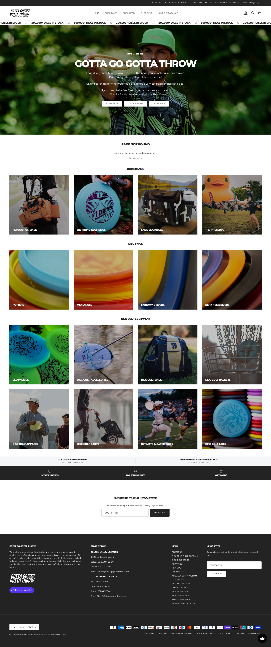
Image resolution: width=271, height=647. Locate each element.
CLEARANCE (159, 103)
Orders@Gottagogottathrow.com (113, 571)
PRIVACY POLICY (180, 587)
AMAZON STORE (255, 633)
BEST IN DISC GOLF (181, 583)
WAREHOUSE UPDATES (183, 603)
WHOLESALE (234, 3)
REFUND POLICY (180, 591)
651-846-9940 (104, 591)
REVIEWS (192, 3)
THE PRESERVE (225, 633)
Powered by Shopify (58, 635)
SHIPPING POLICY (180, 595)
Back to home (135, 158)
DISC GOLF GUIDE (206, 3)
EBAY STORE (240, 633)
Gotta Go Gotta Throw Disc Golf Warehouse (33, 635)
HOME (96, 13)
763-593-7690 (104, 567)
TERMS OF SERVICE (181, 599)
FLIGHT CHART (221, 3)
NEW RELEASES (135, 103)
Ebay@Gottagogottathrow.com (112, 596)
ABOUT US (177, 552)
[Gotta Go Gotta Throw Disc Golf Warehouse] (20, 13)
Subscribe (160, 513)
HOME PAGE (112, 103)
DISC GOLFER (149, 633)
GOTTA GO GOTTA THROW (181, 633)
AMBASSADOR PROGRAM (184, 576)
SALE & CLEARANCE (168, 13)
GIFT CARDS (157, 3)
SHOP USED (129, 13)
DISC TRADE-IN (170, 3)
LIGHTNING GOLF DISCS (205, 633)
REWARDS (182, 3)
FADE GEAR (162, 633)
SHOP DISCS (111, 13)
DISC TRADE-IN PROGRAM (185, 556)
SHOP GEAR (146, 13)
